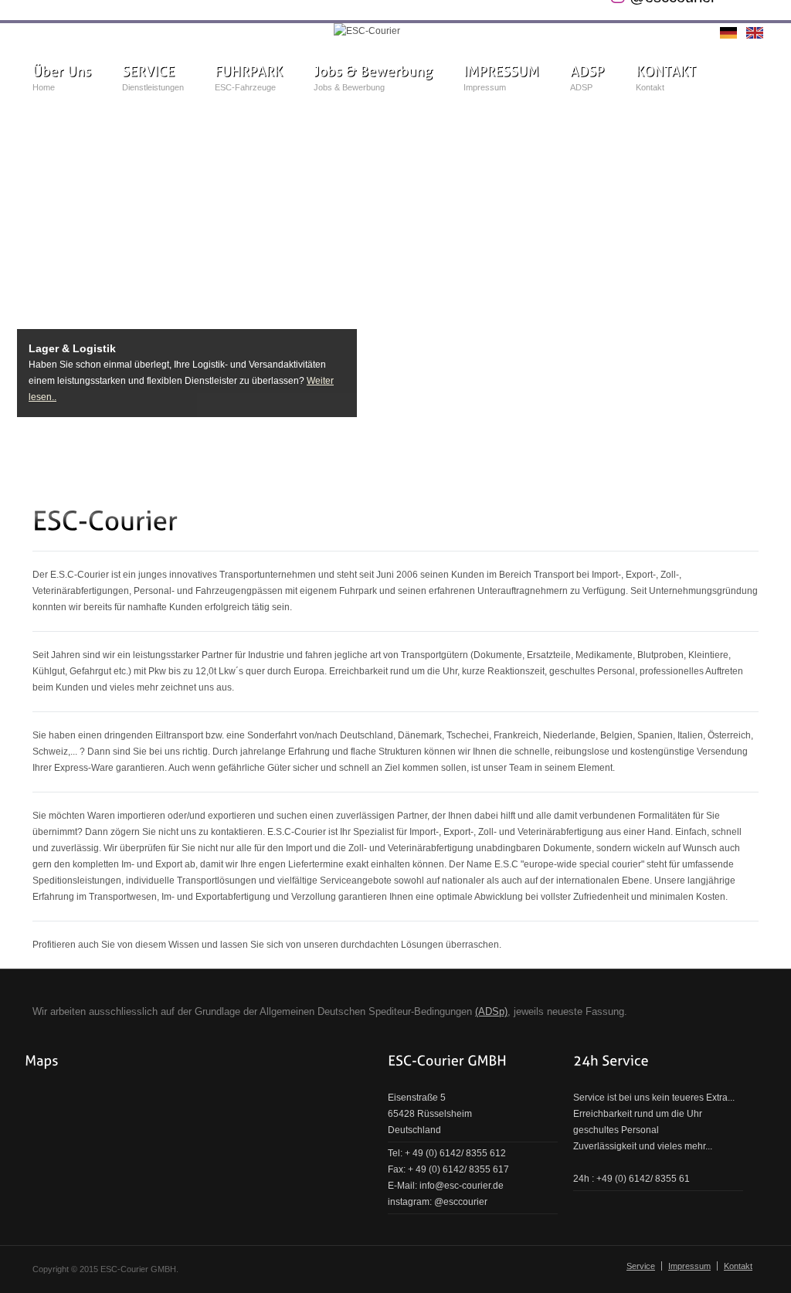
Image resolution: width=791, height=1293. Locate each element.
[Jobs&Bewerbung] (373, 71)
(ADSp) (491, 1011)
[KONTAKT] (666, 71)
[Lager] (395, 276)
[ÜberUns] (61, 71)
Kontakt (738, 1266)
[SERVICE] (148, 71)
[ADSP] (587, 71)
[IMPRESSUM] (501, 71)
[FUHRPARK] (249, 71)
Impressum (689, 1266)
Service (640, 1266)
